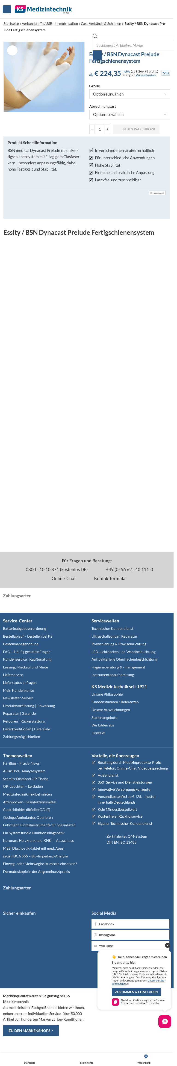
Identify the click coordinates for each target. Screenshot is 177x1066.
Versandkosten (146, 75)
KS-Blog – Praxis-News (21, 763)
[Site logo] (43, 8)
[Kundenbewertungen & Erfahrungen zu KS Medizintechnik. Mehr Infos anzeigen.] (131, 1010)
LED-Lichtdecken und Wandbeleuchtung (123, 651)
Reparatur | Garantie (19, 713)
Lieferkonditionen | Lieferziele (26, 729)
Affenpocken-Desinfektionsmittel (29, 802)
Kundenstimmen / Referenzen (115, 702)
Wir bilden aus (102, 725)
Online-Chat (63, 578)
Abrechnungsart (102, 106)
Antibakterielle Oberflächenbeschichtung (124, 659)
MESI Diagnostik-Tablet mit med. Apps (33, 848)
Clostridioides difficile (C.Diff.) (26, 809)
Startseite (11, 23)
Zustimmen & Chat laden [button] (136, 992)
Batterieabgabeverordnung (24, 628)
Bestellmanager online (20, 644)
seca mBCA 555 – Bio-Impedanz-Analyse (35, 856)
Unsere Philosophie (107, 694)
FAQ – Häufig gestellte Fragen (26, 651)
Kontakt (98, 733)
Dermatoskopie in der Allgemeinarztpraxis (36, 871)
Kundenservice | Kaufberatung (27, 659)
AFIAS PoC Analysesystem (24, 771)
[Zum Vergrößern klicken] (12, 50)
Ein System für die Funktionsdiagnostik (34, 833)
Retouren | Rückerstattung (24, 721)
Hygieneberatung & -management (118, 667)
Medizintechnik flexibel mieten (27, 794)
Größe (94, 86)
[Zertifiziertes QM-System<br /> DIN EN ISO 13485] (97, 839)
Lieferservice (13, 674)
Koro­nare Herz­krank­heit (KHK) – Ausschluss (38, 840)
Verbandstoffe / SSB (37, 23)
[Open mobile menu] (7, 9)
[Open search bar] (95, 37)
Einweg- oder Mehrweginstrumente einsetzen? (40, 863)
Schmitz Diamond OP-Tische (25, 778)
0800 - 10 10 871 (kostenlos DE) (56, 569)
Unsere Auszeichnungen (110, 709)
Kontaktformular (110, 578)
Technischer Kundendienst (112, 628)
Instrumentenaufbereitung (112, 674)
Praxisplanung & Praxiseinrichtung (118, 644)
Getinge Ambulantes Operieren (28, 817)
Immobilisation (66, 23)
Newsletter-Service (18, 698)
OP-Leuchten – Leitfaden (23, 786)
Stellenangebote (104, 717)
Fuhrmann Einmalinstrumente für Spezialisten (39, 825)
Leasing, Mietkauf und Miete (25, 667)
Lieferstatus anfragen (20, 682)
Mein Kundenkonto (18, 690)
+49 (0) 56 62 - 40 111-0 (129, 569)
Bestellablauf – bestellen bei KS (27, 636)
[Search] (97, 55)
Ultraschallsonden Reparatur (114, 636)
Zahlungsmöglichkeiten (21, 736)
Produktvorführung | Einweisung (29, 705)
